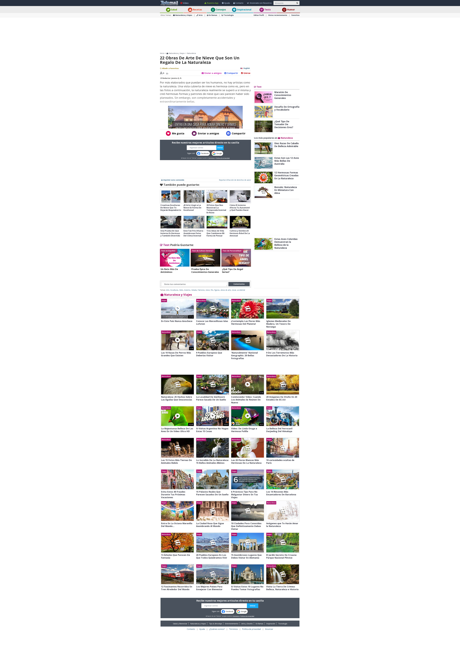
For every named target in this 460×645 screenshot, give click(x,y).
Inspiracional (243, 9)
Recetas (197, 9)
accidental (241, 290)
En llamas (213, 15)
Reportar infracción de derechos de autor (235, 180)
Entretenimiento (231, 623)
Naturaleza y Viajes (183, 15)
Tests (267, 9)
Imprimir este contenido (173, 180)
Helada (194, 290)
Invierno (187, 290)
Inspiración (270, 623)
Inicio (162, 53)
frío (212, 290)
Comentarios (239, 284)
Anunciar (269, 629)
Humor (290, 9)
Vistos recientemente (277, 15)
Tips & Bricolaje (215, 623)
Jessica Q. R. (176, 78)
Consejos (220, 9)
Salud (173, 9)
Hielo (181, 290)
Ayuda (227, 3)
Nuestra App (212, 3)
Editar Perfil (259, 15)
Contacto (239, 3)
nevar (234, 290)
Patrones (201, 290)
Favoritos (295, 15)
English (247, 68)
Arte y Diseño (247, 623)
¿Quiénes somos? (217, 629)
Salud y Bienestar (180, 623)
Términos (211, 158)
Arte (201, 15)
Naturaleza (191, 53)
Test (166, 245)
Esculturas (174, 290)
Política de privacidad (223, 158)
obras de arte (226, 290)
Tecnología (229, 15)
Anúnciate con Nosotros (261, 3)
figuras (217, 290)
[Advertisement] (230, 35)
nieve (208, 290)
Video (186, 3)
